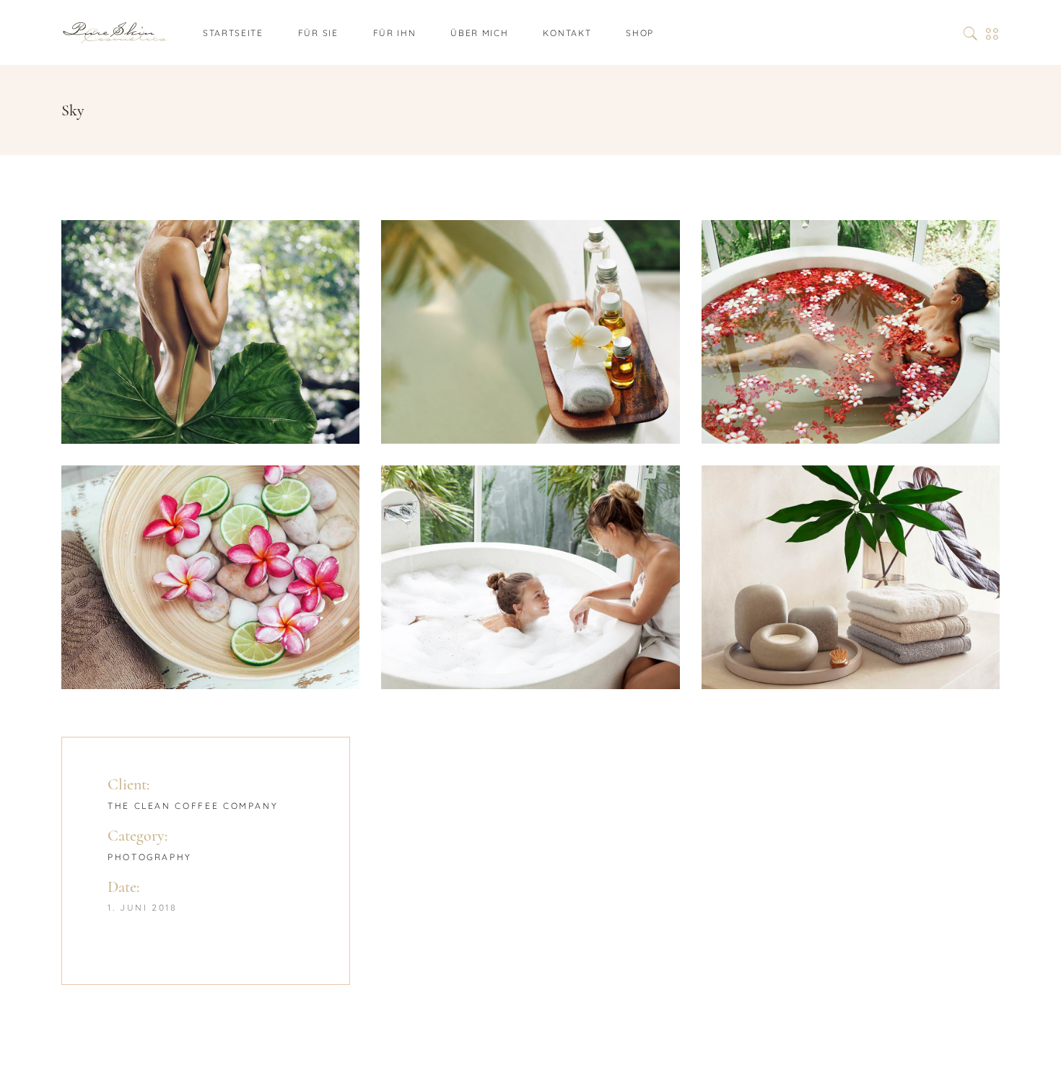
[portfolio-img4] (210, 577)
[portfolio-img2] (530, 332)
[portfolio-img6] (851, 577)
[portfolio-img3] (851, 332)
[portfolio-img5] (530, 577)
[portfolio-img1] (210, 332)
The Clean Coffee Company (193, 805)
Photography (150, 856)
